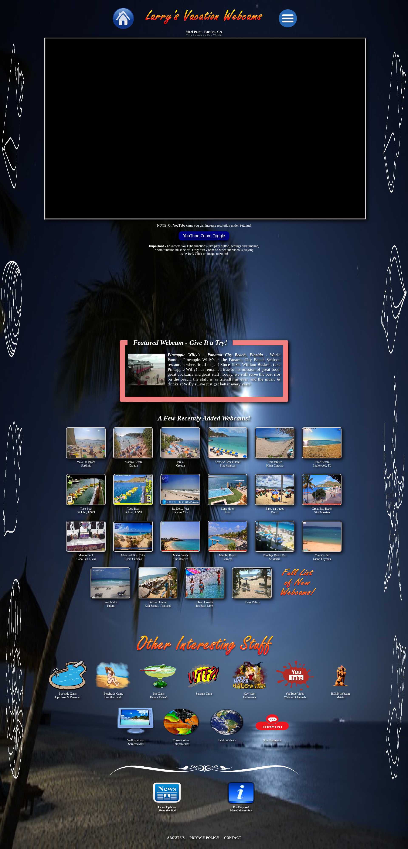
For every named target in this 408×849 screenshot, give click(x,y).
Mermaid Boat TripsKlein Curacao (133, 557)
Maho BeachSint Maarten (180, 557)
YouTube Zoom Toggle (204, 235)
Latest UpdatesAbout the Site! (167, 809)
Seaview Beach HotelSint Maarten (227, 463)
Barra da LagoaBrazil (275, 510)
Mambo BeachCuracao (227, 557)
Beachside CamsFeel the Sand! (113, 695)
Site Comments (272, 740)
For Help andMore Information (241, 809)
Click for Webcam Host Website (204, 35)
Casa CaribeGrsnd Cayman (322, 557)
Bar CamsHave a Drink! (158, 695)
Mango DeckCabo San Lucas (86, 557)
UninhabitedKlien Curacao (274, 463)
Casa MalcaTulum (110, 603)
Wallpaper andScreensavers (135, 742)
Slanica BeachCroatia (133, 463)
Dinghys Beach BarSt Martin (274, 557)
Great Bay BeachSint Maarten (322, 510)
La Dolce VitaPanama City (180, 510)
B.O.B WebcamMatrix (340, 695)
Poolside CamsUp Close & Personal (67, 695)
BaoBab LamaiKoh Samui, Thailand (158, 603)
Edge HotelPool (227, 510)
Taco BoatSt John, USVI (86, 510)
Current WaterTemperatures (181, 742)
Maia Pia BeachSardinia (86, 463)
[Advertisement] (16, 85)
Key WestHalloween (249, 695)
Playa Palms (252, 602)
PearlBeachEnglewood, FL (322, 463)
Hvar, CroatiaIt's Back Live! (205, 603)
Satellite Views (227, 740)
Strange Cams (204, 693)
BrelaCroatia (180, 463)
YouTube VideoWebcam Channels (295, 695)
